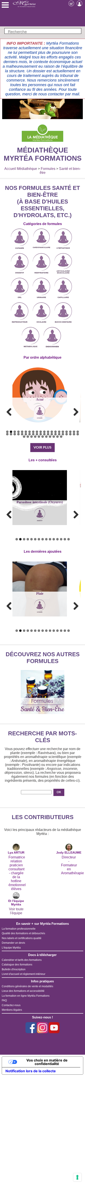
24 (18, 434)
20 (77, 432)
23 (15, 434)
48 (50, 436)
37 (66, 434)
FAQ (4, 1000)
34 (55, 434)
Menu (5, 5)
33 (52, 434)
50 (57, 436)
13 (52, 432)
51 (61, 436)
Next (74, 411)
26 (26, 434)
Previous (10, 411)
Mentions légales (12, 1009)
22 (11, 434)
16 (63, 432)
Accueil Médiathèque (20, 169)
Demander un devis (13, 942)
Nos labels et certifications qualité (21, 938)
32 (48, 434)
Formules (48, 169)
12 (48, 432)
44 (35, 436)
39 (74, 434)
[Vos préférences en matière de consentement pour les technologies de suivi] (77, 1177)
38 (70, 434)
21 (7, 434)
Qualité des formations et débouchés (23, 933)
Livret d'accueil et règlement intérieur (23, 974)
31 (44, 434)
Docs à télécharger (42, 955)
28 (33, 434)
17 (66, 432)
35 (59, 434)
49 (54, 436)
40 (77, 434)
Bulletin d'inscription (14, 969)
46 (42, 436)
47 (46, 436)
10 (40, 432)
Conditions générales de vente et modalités (27, 986)
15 (59, 432)
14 (55, 432)
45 (39, 436)
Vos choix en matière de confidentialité (47, 1062)
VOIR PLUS (42, 447)
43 (31, 436)
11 (44, 432)
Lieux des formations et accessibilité (23, 990)
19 (74, 432)
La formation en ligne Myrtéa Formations (25, 995)
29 (37, 434)
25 (22, 434)
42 (28, 436)
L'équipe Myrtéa (11, 947)
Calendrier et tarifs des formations (22, 959)
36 (63, 434)
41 (24, 436)
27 (29, 434)
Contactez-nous (11, 1005)
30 (40, 434)
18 (70, 432)
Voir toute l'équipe (16, 911)
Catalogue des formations (17, 964)
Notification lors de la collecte (30, 1071)
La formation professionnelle (19, 928)
